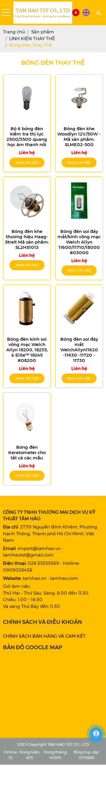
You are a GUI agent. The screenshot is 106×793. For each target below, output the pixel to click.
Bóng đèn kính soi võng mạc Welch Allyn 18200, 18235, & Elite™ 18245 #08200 (27, 350)
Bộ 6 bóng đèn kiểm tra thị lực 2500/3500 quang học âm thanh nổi (26, 136)
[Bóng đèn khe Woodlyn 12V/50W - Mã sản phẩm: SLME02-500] (79, 98)
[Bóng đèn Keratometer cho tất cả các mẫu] (27, 416)
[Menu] (5, 12)
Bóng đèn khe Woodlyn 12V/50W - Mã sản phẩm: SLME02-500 (79, 136)
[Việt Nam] (76, 12)
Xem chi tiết (27, 162)
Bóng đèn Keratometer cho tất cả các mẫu (27, 453)
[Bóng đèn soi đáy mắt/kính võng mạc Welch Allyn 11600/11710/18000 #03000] (79, 200)
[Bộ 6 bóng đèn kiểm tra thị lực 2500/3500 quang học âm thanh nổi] (27, 98)
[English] (86, 12)
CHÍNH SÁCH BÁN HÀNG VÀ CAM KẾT (44, 636)
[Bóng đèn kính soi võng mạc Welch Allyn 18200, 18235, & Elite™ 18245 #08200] (27, 308)
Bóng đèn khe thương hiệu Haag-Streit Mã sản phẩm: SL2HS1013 (27, 239)
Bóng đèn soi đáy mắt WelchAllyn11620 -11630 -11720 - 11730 (79, 350)
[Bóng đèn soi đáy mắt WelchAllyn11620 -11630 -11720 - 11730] (79, 308)
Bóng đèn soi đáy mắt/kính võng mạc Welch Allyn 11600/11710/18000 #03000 (79, 242)
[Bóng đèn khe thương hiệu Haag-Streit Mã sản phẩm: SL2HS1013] (27, 200)
